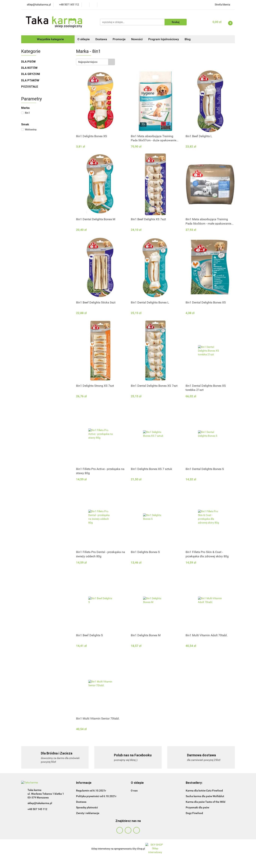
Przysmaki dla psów (197, 807)
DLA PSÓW (28, 61)
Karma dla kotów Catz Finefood (204, 790)
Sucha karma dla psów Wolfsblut (205, 796)
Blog (188, 39)
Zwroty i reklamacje (87, 813)
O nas (134, 790)
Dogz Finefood (194, 813)
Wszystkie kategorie (50, 39)
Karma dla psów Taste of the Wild (205, 801)
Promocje (119, 39)
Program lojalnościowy (163, 39)
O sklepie (83, 39)
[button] (83, 783)
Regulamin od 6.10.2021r (91, 790)
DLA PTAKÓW (30, 80)
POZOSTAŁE (30, 86)
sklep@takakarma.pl (40, 803)
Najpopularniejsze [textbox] (87, 62)
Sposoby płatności (87, 807)
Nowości (137, 39)
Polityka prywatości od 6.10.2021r (96, 796)
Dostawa (101, 39)
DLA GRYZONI (31, 74)
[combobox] (95, 62)
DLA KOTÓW (29, 68)
